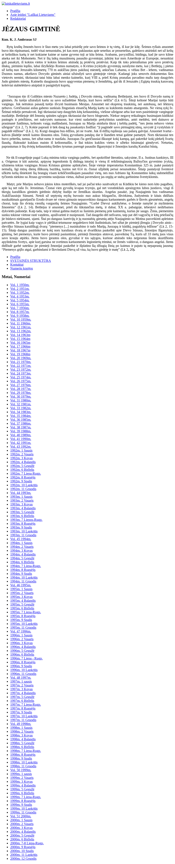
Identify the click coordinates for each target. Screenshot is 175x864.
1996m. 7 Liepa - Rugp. (26, 658)
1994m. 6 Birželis (22, 562)
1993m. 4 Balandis (23, 508)
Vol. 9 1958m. (19, 315)
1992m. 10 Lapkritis (24, 485)
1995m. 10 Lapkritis (24, 623)
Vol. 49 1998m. (20, 724)
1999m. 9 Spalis (21, 804)
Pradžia (15, 11)
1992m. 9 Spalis (21, 481)
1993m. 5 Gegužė (22, 512)
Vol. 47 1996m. (20, 631)
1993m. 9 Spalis (21, 527)
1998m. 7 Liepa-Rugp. (25, 751)
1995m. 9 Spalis (21, 620)
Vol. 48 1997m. (20, 677)
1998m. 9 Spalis (21, 758)
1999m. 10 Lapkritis (24, 808)
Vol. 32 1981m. (20, 404)
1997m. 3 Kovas (21, 689)
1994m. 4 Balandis (23, 554)
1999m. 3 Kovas (21, 781)
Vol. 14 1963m (20, 335)
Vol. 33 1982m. (20, 408)
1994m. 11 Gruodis (23, 581)
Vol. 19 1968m (20, 354)
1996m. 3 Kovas (21, 643)
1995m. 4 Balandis (23, 600)
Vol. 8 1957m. (19, 312)
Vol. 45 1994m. (20, 539)
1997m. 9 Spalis (21, 712)
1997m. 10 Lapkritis (24, 716)
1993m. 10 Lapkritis (24, 531)
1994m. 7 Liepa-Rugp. (25, 566)
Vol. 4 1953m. (19, 296)
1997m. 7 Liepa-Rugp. (25, 704)
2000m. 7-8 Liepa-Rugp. (27, 843)
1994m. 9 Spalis (21, 573)
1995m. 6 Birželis (22, 608)
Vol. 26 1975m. (20, 381)
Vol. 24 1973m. (20, 373)
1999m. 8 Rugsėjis (22, 801)
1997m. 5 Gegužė (22, 697)
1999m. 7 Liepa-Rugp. (25, 797)
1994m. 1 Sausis (21, 543)
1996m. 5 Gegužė (22, 650)
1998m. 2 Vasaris (22, 731)
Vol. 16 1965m (20, 342)
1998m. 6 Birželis (22, 747)
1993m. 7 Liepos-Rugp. (26, 520)
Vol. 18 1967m (20, 350)
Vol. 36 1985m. (20, 419)
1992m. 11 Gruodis (23, 489)
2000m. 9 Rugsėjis (22, 847)
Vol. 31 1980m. (20, 400)
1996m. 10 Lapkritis (24, 670)
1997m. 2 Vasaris (22, 685)
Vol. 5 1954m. (19, 300)
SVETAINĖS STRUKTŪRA (30, 260)
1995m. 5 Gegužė (22, 604)
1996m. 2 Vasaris (22, 639)
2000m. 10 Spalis (22, 851)
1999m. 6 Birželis (22, 793)
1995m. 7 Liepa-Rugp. (25, 612)
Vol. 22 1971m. (20, 366)
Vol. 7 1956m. (19, 308)
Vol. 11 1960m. (20, 323)
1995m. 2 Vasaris (22, 593)
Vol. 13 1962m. (20, 331)
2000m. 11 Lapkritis (23, 855)
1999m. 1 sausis (21, 774)
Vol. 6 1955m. (19, 304)
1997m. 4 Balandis (23, 693)
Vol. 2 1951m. (19, 288)
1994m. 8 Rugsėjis (22, 570)
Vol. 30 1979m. (20, 396)
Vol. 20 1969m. (20, 358)
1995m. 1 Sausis (21, 589)
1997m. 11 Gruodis (23, 720)
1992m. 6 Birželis (22, 469)
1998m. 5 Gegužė (22, 743)
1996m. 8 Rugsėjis (22, 662)
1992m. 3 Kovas (21, 458)
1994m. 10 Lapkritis (24, 577)
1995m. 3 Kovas (21, 597)
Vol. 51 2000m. (20, 816)
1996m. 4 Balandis (23, 647)
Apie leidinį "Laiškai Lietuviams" (32, 14)
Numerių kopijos (21, 268)
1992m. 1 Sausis (21, 450)
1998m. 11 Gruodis (23, 766)
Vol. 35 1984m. (20, 416)
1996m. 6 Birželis (22, 654)
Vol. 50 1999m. (20, 770)
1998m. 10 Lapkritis (24, 762)
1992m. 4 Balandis (23, 462)
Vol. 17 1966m (20, 346)
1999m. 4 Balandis (23, 785)
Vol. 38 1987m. (20, 427)
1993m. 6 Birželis (22, 516)
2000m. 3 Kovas (21, 828)
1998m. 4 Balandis (23, 739)
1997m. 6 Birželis (22, 700)
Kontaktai (16, 264)
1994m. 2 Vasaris (22, 546)
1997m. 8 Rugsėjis (22, 708)
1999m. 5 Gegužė (22, 789)
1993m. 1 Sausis (21, 496)
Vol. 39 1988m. (20, 431)
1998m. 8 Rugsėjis (22, 754)
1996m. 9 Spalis (21, 666)
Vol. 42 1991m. (20, 443)
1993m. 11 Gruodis (23, 535)
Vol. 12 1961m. (20, 327)
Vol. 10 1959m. (20, 319)
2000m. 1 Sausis (21, 820)
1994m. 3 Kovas (21, 550)
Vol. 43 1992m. (20, 446)
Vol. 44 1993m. (20, 493)
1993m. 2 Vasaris (22, 500)
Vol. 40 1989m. (20, 435)
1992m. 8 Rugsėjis (22, 477)
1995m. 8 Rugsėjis (22, 616)
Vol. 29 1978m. (20, 392)
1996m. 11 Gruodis (23, 674)
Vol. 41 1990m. (20, 439)
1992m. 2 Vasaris (22, 454)
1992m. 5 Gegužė (22, 466)
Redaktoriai (18, 18)
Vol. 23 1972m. (20, 369)
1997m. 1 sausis (21, 681)
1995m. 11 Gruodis (23, 627)
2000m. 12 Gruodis (23, 858)
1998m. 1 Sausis (21, 727)
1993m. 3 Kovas (21, 504)
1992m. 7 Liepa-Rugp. (25, 473)
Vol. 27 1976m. (20, 385)
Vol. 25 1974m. (20, 377)
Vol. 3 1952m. (19, 292)
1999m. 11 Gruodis (23, 812)
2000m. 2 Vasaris (22, 824)
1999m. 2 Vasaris (22, 778)
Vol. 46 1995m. (20, 585)
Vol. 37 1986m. (20, 423)
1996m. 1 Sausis (21, 635)
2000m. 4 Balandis (23, 831)
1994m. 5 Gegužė (22, 558)
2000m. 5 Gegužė (22, 835)
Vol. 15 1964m (20, 339)
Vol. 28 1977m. (20, 389)
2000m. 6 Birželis (22, 839)
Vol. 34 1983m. (20, 412)
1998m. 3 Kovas (21, 735)
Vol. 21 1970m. (20, 362)
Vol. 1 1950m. (19, 285)
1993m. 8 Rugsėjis (22, 523)
